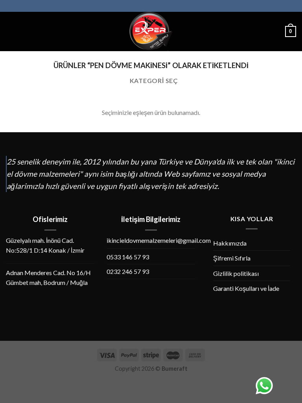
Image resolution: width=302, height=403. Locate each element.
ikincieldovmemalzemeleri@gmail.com (159, 240)
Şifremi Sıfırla (231, 258)
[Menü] (10, 31)
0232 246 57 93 (128, 271)
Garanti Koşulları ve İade (246, 288)
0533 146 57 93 (128, 257)
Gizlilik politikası (236, 273)
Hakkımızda (230, 243)
